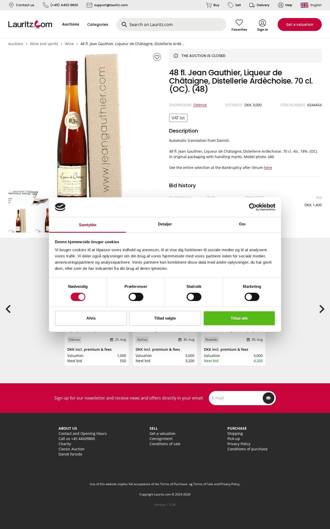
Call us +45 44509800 (77, 438)
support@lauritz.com (111, 5)
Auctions (15, 43)
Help (288, 5)
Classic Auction (72, 448)
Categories (97, 24)
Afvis (91, 318)
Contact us (25, 5)
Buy (216, 5)
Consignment (161, 438)
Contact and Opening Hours (83, 433)
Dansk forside (70, 454)
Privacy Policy (238, 443)
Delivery (263, 5)
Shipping (235, 433)
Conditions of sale (165, 443)
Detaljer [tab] (165, 224)
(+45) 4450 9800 (64, 5)
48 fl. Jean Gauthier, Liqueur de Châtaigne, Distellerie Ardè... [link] (132, 43)
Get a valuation (299, 24)
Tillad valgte (165, 318)
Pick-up (233, 438)
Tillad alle (239, 318)
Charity (65, 443)
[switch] (136, 297)
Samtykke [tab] (88, 225)
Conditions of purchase (247, 448)
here (268, 167)
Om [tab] (242, 224)
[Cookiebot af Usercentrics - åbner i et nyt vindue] (252, 207)
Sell (238, 5)
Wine (69, 43)
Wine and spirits (44, 43)
